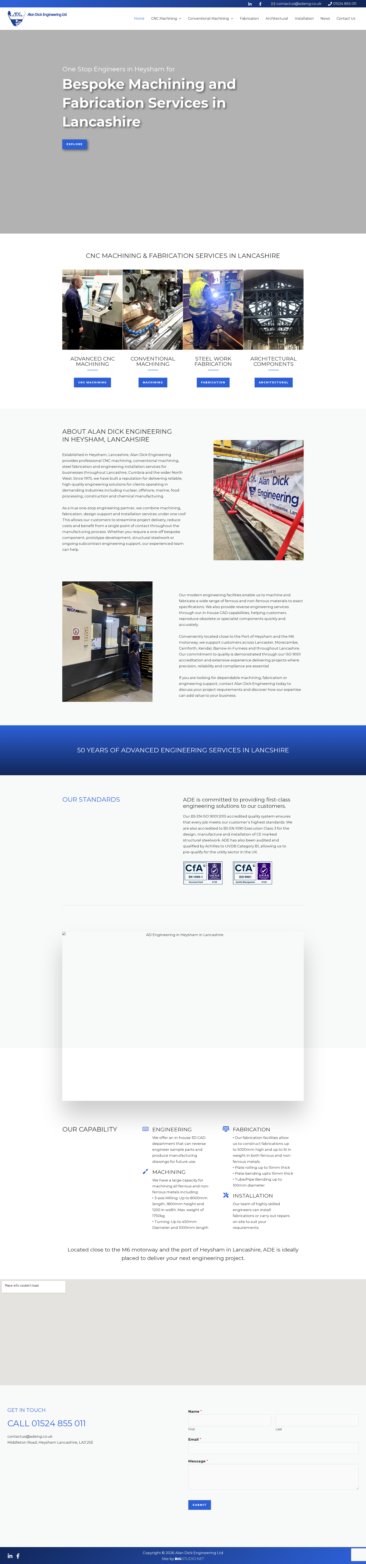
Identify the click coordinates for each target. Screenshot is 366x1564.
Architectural (277, 19)
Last (279, 1429)
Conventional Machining (208, 19)
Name (195, 1411)
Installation (304, 19)
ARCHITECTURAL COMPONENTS (273, 361)
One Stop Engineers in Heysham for (118, 69)
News (325, 19)
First (191, 1429)
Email (194, 1439)
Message (198, 1461)
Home (139, 19)
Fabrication (249, 19)
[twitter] (251, 4)
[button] (179, 18)
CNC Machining (164, 19)
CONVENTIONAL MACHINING (153, 361)
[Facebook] (18, 1556)
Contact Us (346, 19)
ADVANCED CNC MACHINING (92, 361)
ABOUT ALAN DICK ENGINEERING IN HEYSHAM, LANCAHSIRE (117, 435)
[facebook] (261, 4)
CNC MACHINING (183, 256)
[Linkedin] (10, 1556)
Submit (200, 1504)
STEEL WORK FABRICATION (213, 361)
